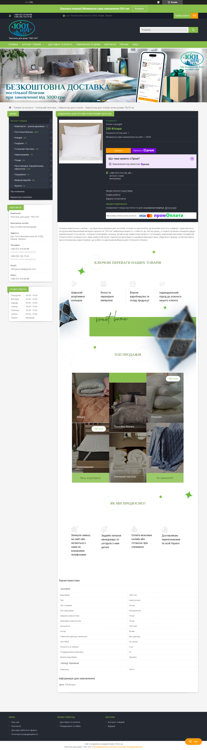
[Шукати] (193, 30)
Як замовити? (165, 478)
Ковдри (18, 137)
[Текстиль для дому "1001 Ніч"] (22, 28)
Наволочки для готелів (71, 107)
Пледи (18, 160)
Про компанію (18, 191)
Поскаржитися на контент (105, 747)
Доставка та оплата (60, 44)
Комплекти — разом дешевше (29, 126)
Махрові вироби (23, 180)
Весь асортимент (90, 478)
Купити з (138, 150)
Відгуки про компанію (21, 197)
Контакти (110, 44)
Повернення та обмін (88, 44)
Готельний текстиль (45, 107)
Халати (18, 186)
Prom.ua (119, 744)
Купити (118, 150)
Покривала (20, 174)
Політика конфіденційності (24, 734)
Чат (196, 741)
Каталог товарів (31, 44)
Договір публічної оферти (24, 730)
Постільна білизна (24, 132)
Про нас (124, 44)
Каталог (139, 8)
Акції (135, 44)
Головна (13, 44)
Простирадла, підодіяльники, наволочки (29, 167)
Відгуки (111, 726)
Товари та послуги (23, 107)
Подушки (19, 143)
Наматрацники (22, 154)
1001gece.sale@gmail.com (23, 269)
